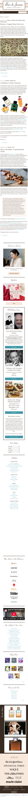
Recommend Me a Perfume (14, 470)
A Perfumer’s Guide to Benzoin (10, 83)
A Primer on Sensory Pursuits (12, 5)
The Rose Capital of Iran (14, 505)
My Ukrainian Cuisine (14, 495)
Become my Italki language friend (14, 464)
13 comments (5, 142)
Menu (2, 12)
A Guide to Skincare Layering (14, 486)
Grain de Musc (14, 692)
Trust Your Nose (14, 628)
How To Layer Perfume (14, 644)
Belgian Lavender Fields (14, 507)
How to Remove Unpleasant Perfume (14, 648)
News (13, 147)
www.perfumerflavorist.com (20, 218)
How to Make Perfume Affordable (14, 638)
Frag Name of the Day (14, 690)
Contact (14, 792)
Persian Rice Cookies (14, 498)
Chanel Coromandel (19, 229)
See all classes (14, 436)
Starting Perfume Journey (14, 631)
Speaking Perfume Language (14, 640)
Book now (14, 347)
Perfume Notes (3, 21)
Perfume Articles (21, 20)
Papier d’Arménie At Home (17, 129)
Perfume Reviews (7, 789)
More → (23, 681)
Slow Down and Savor (14, 637)
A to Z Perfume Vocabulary (7, 664)
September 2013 (12, 154)
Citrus (17, 679)
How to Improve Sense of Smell (14, 630)
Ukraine (23, 789)
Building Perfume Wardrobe (14, 641)
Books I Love (14, 476)
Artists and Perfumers (14, 479)
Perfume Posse (14, 695)
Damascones (20, 663)
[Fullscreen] (23, 618)
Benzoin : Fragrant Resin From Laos (12, 24)
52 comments (5, 235)
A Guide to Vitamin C (14, 488)
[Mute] (20, 618)
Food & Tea (16, 789)
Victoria (9, 20)
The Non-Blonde (14, 698)
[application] (14, 614)
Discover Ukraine (14, 502)
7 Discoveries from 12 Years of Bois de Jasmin (14, 466)
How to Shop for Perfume (14, 634)
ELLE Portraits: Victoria (14, 467)
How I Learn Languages (14, 463)
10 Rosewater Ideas (14, 489)
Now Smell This (14, 693)
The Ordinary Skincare (14, 485)
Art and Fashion (14, 477)
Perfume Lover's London (14, 508)
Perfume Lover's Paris (14, 504)
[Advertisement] (14, 532)
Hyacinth (10, 679)
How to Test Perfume (14, 635)
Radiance (14, 663)
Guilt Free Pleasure (14, 469)
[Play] (5, 618)
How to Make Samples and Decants (14, 647)
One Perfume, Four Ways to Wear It (14, 643)
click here (21, 131)
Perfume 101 (14, 20)
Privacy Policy (2, 796)
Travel (14, 480)
